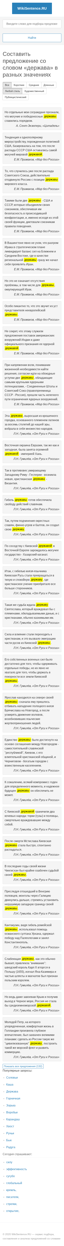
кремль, (11, 1190)
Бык (9, 1140)
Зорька (10, 1105)
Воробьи (12, 1112)
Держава (12, 1091)
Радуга (10, 1147)
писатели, (12, 1197)
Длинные (49, 85)
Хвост (10, 1126)
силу (9, 1162)
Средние (34, 85)
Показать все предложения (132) (23, 1066)
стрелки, (11, 1203)
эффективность (16, 1169)
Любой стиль (12, 91)
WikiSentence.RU (32, 8)
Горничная (13, 1098)
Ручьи (10, 1133)
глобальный (14, 1183)
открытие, (12, 1210)
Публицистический (15, 97)
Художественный (34, 91)
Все (7, 85)
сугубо (10, 1176)
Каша (9, 1084)
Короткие (19, 85)
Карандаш (13, 1119)
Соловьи (12, 1077)
